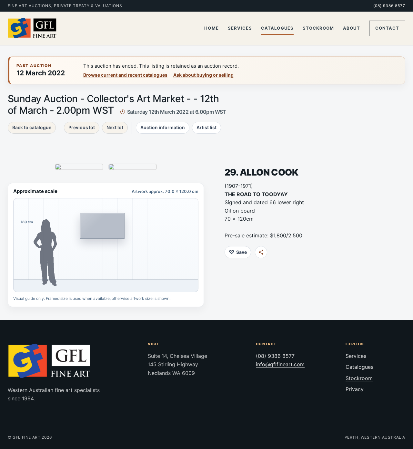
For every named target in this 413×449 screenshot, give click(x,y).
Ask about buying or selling (203, 75)
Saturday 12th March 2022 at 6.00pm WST (176, 112)
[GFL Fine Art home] (32, 28)
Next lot (114, 127)
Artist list (206, 127)
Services (240, 28)
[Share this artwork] (261, 252)
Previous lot (81, 127)
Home (211, 28)
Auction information (162, 127)
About (351, 28)
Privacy (355, 389)
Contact (387, 28)
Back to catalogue (31, 127)
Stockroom (318, 28)
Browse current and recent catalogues (125, 75)
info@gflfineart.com (280, 364)
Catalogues (277, 28)
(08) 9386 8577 (389, 5)
